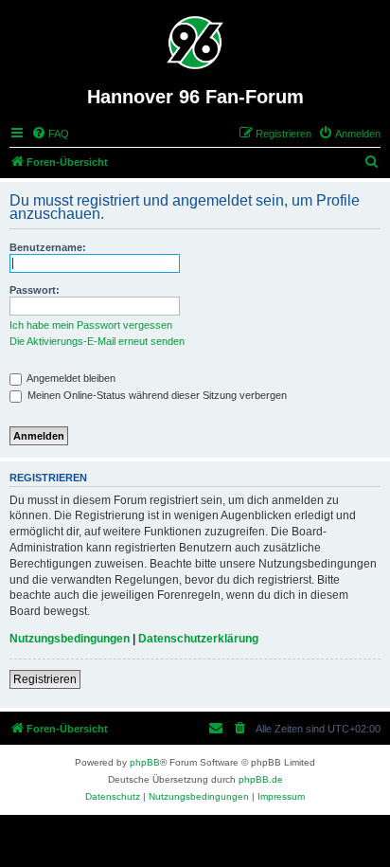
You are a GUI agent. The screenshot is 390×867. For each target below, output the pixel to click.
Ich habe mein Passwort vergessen (90, 325)
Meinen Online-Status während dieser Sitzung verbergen (156, 395)
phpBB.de (261, 779)
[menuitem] (50, 133)
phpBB (145, 762)
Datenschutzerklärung (198, 638)
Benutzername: (47, 247)
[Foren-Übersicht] (195, 43)
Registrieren (45, 679)
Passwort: (34, 290)
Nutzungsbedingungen (69, 638)
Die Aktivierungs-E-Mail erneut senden (97, 341)
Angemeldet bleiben (70, 378)
